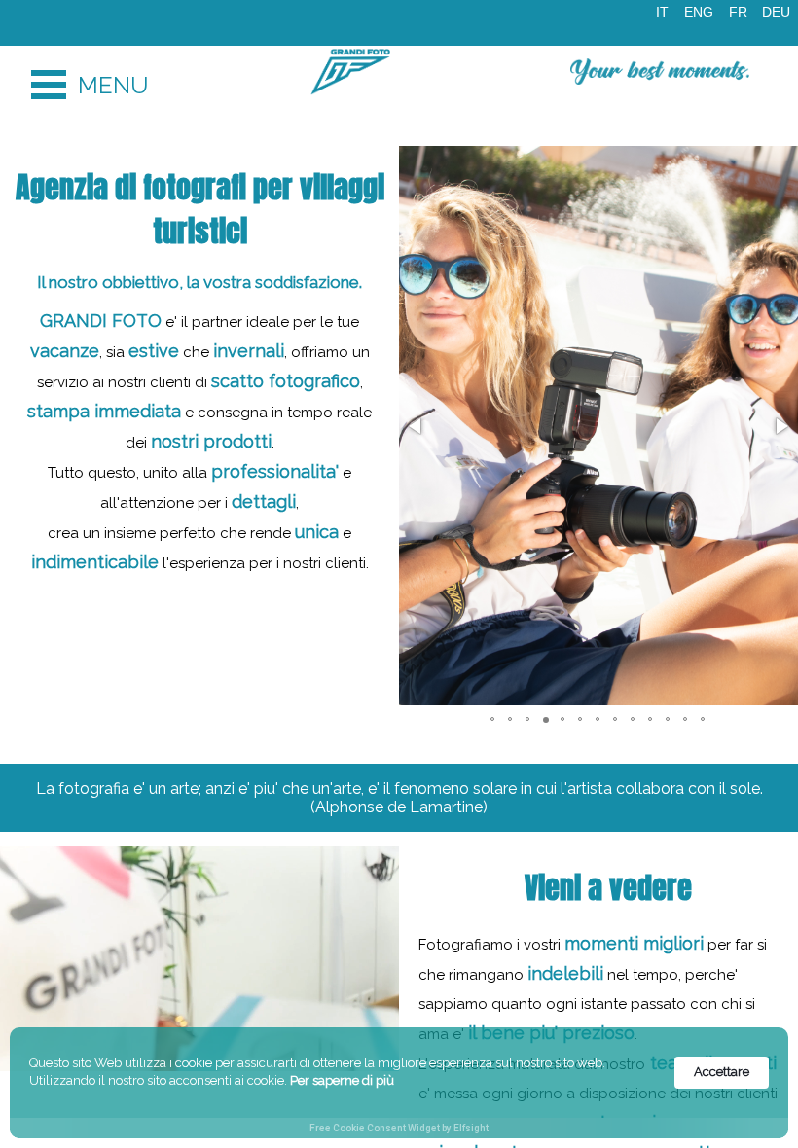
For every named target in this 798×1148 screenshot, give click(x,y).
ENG (698, 11)
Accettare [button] (721, 1071)
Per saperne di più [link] (342, 1080)
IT (662, 11)
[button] (416, 426)
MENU (48, 84)
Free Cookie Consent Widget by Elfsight (399, 1128)
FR (738, 11)
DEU (776, 11)
